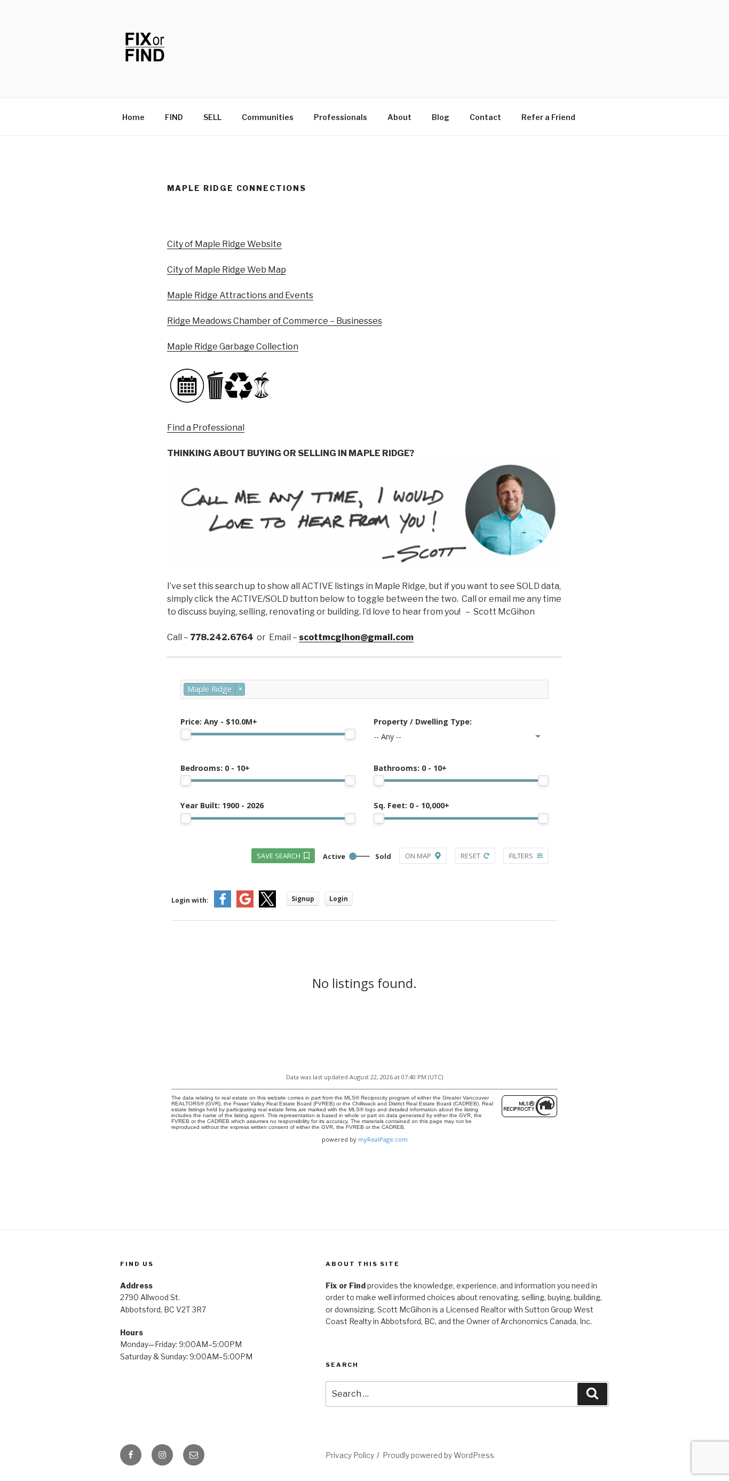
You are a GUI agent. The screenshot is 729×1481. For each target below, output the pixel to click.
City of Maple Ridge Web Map (226, 270)
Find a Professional (205, 428)
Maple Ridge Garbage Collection (232, 346)
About (399, 117)
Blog (440, 117)
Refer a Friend (548, 117)
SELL (212, 117)
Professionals (340, 117)
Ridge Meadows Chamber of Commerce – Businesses (274, 321)
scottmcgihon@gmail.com (356, 637)
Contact (485, 117)
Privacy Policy (350, 1455)
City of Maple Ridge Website (224, 244)
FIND (174, 117)
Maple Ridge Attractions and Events (240, 295)
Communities (268, 117)
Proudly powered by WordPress (438, 1455)
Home (133, 117)
